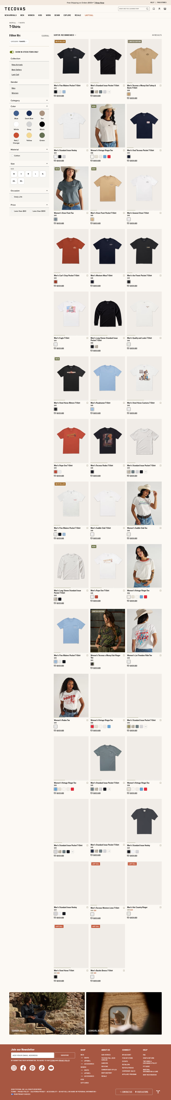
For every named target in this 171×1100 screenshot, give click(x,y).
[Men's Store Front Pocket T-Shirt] (107, 188)
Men (82, 1055)
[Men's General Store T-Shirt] (144, 188)
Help (145, 1050)
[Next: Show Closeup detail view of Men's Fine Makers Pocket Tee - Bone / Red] (87, 503)
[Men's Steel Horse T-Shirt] (71, 945)
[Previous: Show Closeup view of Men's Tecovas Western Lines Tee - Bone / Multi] (92, 883)
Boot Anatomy (106, 1073)
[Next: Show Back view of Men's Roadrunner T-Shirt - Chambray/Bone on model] (123, 378)
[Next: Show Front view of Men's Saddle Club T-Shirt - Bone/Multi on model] (123, 503)
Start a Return (148, 1058)
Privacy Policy (24, 1092)
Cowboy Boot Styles (109, 1070)
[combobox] (131, 9)
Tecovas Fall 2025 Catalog (108, 1059)
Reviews (104, 1066)
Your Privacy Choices (22, 1094)
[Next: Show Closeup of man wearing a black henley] (160, 821)
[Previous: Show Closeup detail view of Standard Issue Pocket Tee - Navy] (92, 820)
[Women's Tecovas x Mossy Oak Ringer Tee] (107, 630)
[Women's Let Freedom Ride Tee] (144, 630)
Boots (86, 1058)
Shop (83, 1050)
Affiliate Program (129, 1074)
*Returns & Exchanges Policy (150, 1062)
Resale (104, 1076)
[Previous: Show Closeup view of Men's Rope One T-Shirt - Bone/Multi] (92, 566)
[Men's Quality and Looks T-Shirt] (144, 313)
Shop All (12, 23)
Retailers (126, 1064)
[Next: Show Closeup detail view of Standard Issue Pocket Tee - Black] (123, 61)
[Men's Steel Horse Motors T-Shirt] (71, 378)
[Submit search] (147, 9)
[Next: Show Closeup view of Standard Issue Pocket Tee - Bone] (160, 441)
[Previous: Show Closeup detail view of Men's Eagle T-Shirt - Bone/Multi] (55, 313)
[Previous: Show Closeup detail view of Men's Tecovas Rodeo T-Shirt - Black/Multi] (92, 441)
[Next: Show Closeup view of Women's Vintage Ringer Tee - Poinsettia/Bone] (123, 696)
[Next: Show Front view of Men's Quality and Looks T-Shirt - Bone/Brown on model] (160, 313)
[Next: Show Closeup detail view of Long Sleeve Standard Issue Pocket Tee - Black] (123, 313)
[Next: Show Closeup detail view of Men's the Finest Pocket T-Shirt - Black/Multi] (160, 251)
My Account (126, 1055)
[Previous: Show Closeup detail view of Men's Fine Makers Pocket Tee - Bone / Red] (55, 503)
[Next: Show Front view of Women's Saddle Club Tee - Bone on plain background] (160, 503)
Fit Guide (146, 1066)
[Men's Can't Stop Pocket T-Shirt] (71, 250)
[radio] (29, 65)
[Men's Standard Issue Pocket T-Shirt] (107, 60)
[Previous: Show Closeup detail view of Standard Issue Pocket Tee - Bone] (129, 441)
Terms (14, 1092)
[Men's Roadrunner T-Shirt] (107, 378)
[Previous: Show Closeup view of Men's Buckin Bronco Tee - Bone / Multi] (92, 946)
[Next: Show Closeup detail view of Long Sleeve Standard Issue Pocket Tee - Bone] (87, 566)
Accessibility (52, 1092)
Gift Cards (85, 1083)
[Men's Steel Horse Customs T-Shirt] (144, 378)
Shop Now (99, 2)
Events (125, 1061)
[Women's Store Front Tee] (71, 188)
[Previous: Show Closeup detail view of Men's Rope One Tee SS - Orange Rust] (55, 441)
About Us (105, 1050)
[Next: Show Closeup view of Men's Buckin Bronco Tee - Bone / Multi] (123, 946)
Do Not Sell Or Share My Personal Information (78, 1092)
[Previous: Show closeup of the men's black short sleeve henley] (129, 821)
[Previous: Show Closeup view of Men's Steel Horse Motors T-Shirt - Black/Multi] (55, 378)
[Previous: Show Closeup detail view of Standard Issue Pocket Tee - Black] (92, 61)
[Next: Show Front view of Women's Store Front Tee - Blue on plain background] (87, 188)
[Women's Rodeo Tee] (71, 695)
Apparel (87, 1061)
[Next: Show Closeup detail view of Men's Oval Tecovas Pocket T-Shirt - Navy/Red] (160, 126)
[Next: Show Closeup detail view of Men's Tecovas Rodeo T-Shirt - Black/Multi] (123, 441)
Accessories (89, 1064)
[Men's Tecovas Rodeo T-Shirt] (107, 440)
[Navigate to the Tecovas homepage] (15, 9)
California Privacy (38, 1092)
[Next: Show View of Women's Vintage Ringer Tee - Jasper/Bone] (87, 758)
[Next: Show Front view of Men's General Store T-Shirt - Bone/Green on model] (160, 188)
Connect (126, 1050)
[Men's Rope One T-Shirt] (71, 440)
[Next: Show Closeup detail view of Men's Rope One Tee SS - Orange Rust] (87, 441)
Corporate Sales (128, 1071)
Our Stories (106, 1055)
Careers (104, 1063)
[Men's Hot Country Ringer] (144, 883)
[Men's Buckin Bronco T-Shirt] (107, 945)
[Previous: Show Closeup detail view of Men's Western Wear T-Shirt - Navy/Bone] (92, 251)
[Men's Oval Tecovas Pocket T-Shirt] (144, 125)
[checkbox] (23, 52)
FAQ (144, 1055)
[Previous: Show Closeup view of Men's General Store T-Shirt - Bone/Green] (129, 188)
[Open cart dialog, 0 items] (165, 9)
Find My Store (127, 1058)
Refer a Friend (128, 1068)
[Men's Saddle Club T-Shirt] (107, 503)
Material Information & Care (150, 1070)
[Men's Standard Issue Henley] (71, 125)
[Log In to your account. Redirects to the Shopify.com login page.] (159, 8)
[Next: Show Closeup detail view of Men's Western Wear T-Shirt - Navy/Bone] (123, 251)
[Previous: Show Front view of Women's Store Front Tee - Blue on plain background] (55, 188)
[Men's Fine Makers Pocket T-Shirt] (71, 60)
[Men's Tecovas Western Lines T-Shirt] (107, 883)
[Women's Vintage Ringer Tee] (107, 125)
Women (83, 1067)
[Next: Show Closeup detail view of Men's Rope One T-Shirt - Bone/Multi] (123, 566)
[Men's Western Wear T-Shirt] (107, 250)
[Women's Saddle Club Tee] (144, 503)
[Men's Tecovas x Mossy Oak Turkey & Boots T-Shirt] (144, 60)
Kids (82, 1079)
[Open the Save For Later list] (154, 8)
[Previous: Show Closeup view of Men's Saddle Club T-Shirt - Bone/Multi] (92, 503)
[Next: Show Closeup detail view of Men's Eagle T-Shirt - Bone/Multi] (87, 313)
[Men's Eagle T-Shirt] (71, 313)
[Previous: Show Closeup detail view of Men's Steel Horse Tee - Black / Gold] (55, 946)
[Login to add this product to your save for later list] (87, 86)
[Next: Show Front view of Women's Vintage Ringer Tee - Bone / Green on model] (160, 758)
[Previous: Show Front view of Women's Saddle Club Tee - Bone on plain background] (129, 503)
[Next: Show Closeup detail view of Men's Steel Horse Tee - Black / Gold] (87, 946)
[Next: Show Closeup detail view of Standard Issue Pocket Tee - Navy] (123, 820)
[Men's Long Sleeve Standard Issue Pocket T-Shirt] (107, 313)
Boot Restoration (150, 1075)
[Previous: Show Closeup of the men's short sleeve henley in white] (55, 126)
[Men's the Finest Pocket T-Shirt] (144, 250)
